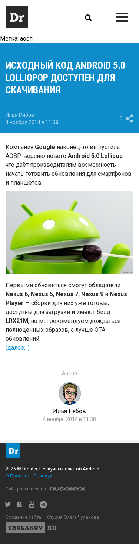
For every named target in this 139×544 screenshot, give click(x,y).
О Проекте (17, 476)
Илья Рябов (20, 115)
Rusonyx (43, 476)
